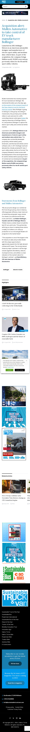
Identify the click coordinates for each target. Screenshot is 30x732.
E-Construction (6, 644)
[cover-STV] (15, 444)
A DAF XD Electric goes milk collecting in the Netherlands (12, 305)
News (13, 503)
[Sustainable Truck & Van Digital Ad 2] (15, 13)
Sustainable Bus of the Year (10, 619)
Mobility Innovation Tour (9, 627)
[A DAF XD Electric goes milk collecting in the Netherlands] (15, 293)
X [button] (26, 360)
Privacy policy (10, 707)
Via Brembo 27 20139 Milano (12, 695)
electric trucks (17, 270)
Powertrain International (9, 617)
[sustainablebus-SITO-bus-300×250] (15, 396)
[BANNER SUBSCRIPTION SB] (14, 573)
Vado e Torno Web (7, 634)
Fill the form (15, 663)
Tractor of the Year (7, 624)
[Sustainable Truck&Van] (4, 2)
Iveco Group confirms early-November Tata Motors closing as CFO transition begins (13, 498)
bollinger (6, 270)
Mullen (23, 118)
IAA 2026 (16, 342)
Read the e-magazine (15, 683)
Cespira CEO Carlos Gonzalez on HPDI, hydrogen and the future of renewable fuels (13, 336)
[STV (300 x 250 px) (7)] (14, 532)
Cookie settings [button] (19, 370)
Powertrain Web (7, 637)
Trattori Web (6, 639)
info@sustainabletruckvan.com (13, 702)
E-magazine (20, 2)
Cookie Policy (19, 707)
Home (3, 20)
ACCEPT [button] (9, 370)
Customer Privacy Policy (14, 709)
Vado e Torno (6, 632)
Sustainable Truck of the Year (11, 612)
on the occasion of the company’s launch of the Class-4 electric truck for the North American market (15, 107)
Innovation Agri (6, 629)
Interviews (20, 342)
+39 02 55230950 (8, 699)
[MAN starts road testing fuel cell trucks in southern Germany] (15, 357)
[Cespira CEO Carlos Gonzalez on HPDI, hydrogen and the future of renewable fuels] (15, 324)
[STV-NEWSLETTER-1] (15, 417)
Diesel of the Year (7, 622)
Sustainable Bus (7, 614)
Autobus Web (6, 642)
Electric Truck (17, 309)
